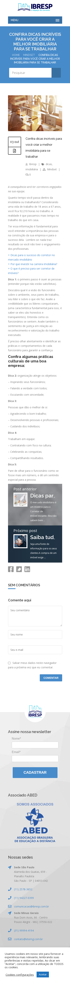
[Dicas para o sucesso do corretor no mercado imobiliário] (20, 505)
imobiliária (32, 169)
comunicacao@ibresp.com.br (31, 906)
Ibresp (33, 164)
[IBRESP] (35, 7)
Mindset (29, 55)
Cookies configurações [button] (20, 974)
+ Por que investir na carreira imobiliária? (32, 264)
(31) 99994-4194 (24, 930)
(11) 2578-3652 (23, 889)
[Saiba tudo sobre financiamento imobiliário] (20, 547)
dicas (49, 164)
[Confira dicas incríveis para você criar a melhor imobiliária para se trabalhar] (35, 130)
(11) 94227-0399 (24, 898)
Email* (16, 752)
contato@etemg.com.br (28, 939)
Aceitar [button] (43, 974)
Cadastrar (35, 772)
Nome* (16, 738)
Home (16, 55)
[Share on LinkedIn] (27, 571)
